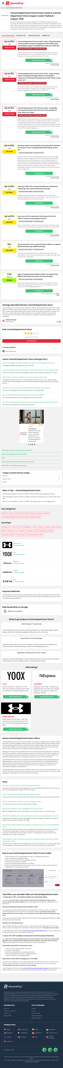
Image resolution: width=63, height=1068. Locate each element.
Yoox (16, 531)
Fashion (4, 513)
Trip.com (14, 527)
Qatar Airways (56, 527)
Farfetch (50, 531)
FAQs (3, 458)
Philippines (24, 1033)
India (36, 1029)
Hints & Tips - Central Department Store (14, 465)
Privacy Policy (8, 1016)
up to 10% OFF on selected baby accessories (36, 968)
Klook (20, 527)
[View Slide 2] (30, 444)
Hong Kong (24, 1029)
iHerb (35, 531)
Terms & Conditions (9, 1011)
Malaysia (9, 1033)
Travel (10, 513)
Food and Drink (18, 513)
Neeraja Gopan (55, 65)
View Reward (39, 290)
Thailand (23, 1037)
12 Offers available (18, 563)
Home (3, 8)
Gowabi (30, 531)
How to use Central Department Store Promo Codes (18, 462)
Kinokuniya (43, 531)
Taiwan (9, 1037)
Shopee (41, 527)
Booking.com (6, 527)
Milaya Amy (57, 294)
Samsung (10, 531)
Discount (19, 35)
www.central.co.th (10, 351)
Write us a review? (15, 611)
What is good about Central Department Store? (17, 450)
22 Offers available (18, 581)
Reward (44, 35)
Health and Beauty (31, 513)
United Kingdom (52, 1037)
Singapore (38, 1033)
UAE (36, 1037)
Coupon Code (32, 35)
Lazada (48, 527)
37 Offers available (18, 545)
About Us (6, 1008)
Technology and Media (9, 517)
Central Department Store (14, 8)
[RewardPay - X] (55, 1050)
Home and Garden (23, 517)
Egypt (8, 1029)
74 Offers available (18, 572)
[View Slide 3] (32, 444)
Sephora (22, 531)
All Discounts (7, 35)
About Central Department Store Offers (14, 454)
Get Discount (39, 173)
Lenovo (35, 527)
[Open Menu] (3, 3)
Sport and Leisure (44, 513)
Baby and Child (35, 517)
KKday (3, 531)
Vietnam (9, 1041)
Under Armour (21, 535)
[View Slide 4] (34, 444)
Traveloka (5, 535)
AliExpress (27, 527)
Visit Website (31, 341)
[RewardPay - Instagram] (50, 1050)
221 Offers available (19, 554)
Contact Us (7, 1013)
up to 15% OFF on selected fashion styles (35, 930)
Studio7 (12, 535)
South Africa (53, 1033)
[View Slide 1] (28, 444)
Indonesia (52, 1029)
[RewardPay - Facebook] (44, 1050)
